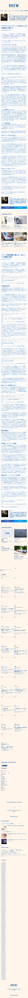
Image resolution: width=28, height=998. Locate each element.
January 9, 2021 (20, 402)
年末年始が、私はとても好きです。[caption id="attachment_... (19, 558)
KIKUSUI (2, 790)
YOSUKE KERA (3, 225)
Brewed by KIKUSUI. (14, 816)
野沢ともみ (3, 241)
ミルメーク (16, 540)
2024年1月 (3, 863)
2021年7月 (3, 900)
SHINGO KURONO (17, 225)
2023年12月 (3, 865)
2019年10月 (3, 926)
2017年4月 (3, 963)
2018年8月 (3, 943)
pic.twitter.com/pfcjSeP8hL (8, 360)
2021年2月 (3, 906)
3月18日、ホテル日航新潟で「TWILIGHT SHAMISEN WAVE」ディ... (20, 592)
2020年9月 (3, 913)
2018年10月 (3, 941)
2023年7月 (3, 871)
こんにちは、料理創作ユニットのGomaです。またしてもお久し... (20, 692)
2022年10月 (3, 882)
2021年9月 (3, 898)
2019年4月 (3, 933)
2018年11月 (3, 940)
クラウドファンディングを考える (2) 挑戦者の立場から (11, 849)
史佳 (2, 775)
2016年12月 (3, 968)
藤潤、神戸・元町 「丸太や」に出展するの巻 (20, 651)
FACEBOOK (13, 802)
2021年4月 (3, 904)
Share (8, 207)
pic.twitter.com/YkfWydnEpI (8, 501)
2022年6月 (3, 887)
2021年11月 (3, 895)
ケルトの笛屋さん (5, 35)
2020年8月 (3, 914)
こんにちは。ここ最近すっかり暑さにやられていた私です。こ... (7, 246)
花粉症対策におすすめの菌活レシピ (20, 631)
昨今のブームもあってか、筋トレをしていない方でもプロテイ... (20, 712)
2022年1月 (3, 893)
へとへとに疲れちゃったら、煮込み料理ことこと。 (10, 852)
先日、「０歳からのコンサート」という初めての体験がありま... (7, 592)
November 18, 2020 (21, 504)
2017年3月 (3, 964)
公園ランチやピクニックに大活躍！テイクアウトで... (20, 244)
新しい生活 (3, 727)
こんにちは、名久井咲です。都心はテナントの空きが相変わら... (7, 672)
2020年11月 (3, 910)
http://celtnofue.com (17, 514)
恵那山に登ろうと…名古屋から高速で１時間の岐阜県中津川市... (7, 550)
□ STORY (3, 574)
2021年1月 (3, 908)
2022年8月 (3, 884)
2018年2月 (3, 951)
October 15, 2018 (20, 283)
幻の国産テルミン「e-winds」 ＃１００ (9, 853)
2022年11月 (3, 881)
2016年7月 (3, 974)
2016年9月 (3, 972)
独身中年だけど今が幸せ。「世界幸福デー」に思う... (7, 630)
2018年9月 (3, 942)
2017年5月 (3, 962)
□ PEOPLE (4, 768)
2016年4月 (3, 978)
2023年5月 (3, 873)
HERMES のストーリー (5, 226)
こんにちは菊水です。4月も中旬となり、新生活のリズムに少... (7, 729)
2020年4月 (3, 919)
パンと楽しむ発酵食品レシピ (6, 831)
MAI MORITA (3, 779)
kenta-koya (3, 777)
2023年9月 (3, 868)
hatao (9, 30)
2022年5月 (3, 888)
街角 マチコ (3, 788)
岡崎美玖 (2, 782)
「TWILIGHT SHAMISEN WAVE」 (18, 590)
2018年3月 (3, 949)
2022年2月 (3, 892)
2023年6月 (3, 872)
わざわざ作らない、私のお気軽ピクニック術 (7, 609)
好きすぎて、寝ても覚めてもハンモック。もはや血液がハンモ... (7, 652)
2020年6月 (3, 916)
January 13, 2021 (20, 346)
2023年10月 (3, 867)
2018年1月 (3, 952)
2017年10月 (3, 956)
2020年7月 (3, 915)
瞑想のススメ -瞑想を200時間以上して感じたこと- (7, 748)
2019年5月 (3, 932)
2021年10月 (3, 897)
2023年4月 (3, 874)
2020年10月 (3, 911)
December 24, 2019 (21, 363)
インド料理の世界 (4, 708)
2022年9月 (3, 883)
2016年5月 (3, 976)
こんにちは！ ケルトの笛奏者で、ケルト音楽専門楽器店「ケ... (7, 632)
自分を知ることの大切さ (18, 556)
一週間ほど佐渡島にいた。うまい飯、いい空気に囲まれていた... (7, 542)
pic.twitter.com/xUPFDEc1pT (17, 318)
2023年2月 (3, 877)
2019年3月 (3, 935)
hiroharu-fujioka (4, 785)
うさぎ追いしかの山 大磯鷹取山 (7, 823)
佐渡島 (2, 540)
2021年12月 (3, 894)
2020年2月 (3, 921)
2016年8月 (3, 973)
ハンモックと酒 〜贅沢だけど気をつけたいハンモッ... (7, 244)
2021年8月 (3, 899)
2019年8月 (3, 929)
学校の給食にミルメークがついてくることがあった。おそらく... (20, 542)
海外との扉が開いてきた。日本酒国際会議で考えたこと (20, 671)
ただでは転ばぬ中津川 (5, 548)
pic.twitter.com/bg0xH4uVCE (8, 280)
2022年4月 (3, 889)
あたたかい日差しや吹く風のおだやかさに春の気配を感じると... (7, 612)
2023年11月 (3, 866)
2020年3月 (3, 920)
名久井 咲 (2, 776)
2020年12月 (3, 909)
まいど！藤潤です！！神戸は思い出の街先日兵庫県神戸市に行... (20, 654)
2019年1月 (3, 937)
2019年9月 (3, 927)
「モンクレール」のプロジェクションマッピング (7, 670)
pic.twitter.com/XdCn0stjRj (8, 343)
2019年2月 (3, 936)
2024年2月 (3, 862)
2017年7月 (3, 959)
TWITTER (19, 802)
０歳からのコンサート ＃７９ (7, 590)
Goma (2, 786)
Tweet (21, 207)
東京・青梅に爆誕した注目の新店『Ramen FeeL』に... (20, 728)
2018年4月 (3, 948)
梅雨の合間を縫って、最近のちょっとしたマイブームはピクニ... (20, 246)
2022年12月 (3, 879)
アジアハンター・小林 (5, 772)
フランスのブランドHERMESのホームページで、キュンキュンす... (7, 228)
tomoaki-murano (4, 781)
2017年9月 (3, 957)
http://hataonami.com (20, 513)
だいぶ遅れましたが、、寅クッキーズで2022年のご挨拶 (20, 690)
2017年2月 (3, 965)
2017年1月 (3, 967)
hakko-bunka (3, 774)
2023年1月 (3, 878)
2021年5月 (3, 903)
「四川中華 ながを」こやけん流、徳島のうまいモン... (7, 691)
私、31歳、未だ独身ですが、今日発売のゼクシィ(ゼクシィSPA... (20, 228)
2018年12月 (3, 938)
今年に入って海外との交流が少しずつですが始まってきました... (20, 673)
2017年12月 (3, 953)
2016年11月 (3, 969)
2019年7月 (3, 930)
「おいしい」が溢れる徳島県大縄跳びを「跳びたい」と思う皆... (7, 693)
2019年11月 (3, 925)
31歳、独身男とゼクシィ (18, 226)
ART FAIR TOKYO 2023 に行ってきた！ (20, 611)
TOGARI (15, 241)
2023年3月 (3, 876)
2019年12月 (3, 924)
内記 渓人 (2, 780)
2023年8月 (3, 870)
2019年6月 (3, 931)
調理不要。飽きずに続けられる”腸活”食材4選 (15, 825)
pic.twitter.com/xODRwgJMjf (13, 399)
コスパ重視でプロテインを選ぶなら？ (20, 709)
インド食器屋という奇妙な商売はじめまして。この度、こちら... (7, 710)
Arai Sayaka (16, 555)
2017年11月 (3, 954)
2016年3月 (3, 979)
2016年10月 (3, 970)
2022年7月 (3, 886)
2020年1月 (3, 922)
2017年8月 (3, 958)
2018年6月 (3, 946)
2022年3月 (3, 890)
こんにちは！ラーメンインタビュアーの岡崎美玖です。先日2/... (20, 730)
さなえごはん (3, 770)
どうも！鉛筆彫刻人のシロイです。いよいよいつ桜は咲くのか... (7, 750)
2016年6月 (3, 975)
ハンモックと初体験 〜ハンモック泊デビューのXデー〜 (7, 649)
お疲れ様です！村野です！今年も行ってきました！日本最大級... (20, 614)
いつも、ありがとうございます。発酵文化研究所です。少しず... (20, 633)
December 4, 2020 (20, 321)
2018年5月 (3, 947)
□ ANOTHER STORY (6, 214)
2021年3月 (3, 905)
